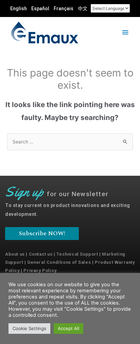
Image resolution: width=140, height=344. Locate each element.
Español (40, 8)
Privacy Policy (39, 270)
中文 (82, 8)
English (18, 8)
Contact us (41, 254)
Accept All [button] (68, 328)
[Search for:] (70, 141)
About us (15, 254)
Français (63, 8)
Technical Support (77, 254)
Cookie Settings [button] (29, 328)
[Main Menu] (125, 32)
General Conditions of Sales (59, 262)
